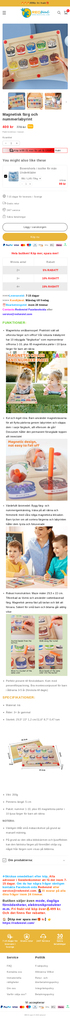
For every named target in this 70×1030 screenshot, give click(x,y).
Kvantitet (7, 137)
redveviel (42, 1015)
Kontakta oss (14, 971)
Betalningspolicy (44, 994)
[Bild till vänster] (3, 102)
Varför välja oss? (16, 994)
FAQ (9, 965)
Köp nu (35, 237)
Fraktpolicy (41, 965)
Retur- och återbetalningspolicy (47, 979)
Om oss (11, 988)
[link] (13, 176)
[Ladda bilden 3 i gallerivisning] (53, 101)
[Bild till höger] (66, 102)
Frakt (5, 132)
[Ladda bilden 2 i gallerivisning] (35, 101)
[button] (22, 184)
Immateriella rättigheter (14, 979)
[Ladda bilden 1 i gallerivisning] (16, 101)
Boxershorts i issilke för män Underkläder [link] (38, 170)
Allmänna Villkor (44, 971)
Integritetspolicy (44, 988)
